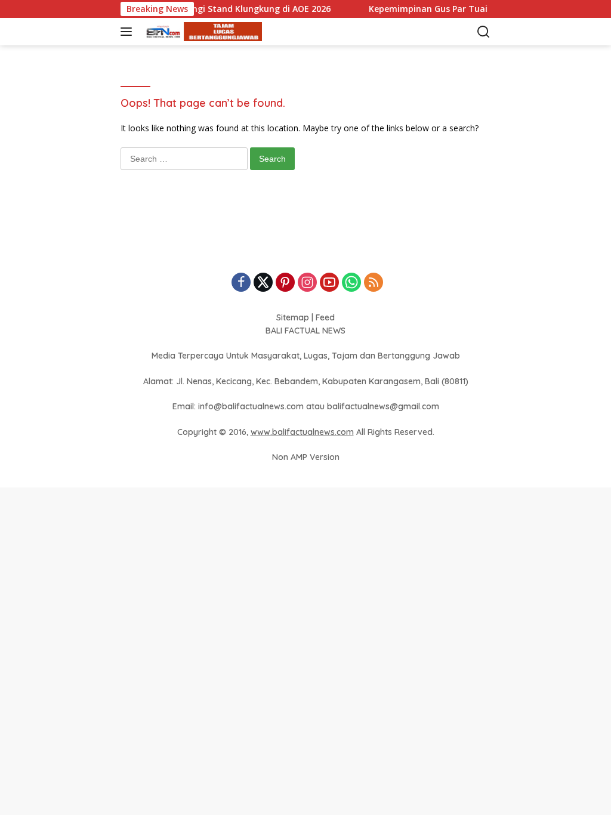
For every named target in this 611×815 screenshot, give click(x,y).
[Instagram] (307, 283)
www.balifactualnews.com (302, 432)
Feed (325, 317)
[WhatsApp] (351, 283)
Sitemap (292, 317)
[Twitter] (263, 283)
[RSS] (373, 283)
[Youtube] (329, 283)
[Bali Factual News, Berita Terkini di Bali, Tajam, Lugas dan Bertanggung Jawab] (201, 32)
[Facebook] (241, 283)
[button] (129, 31)
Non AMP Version (306, 457)
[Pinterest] (285, 283)
